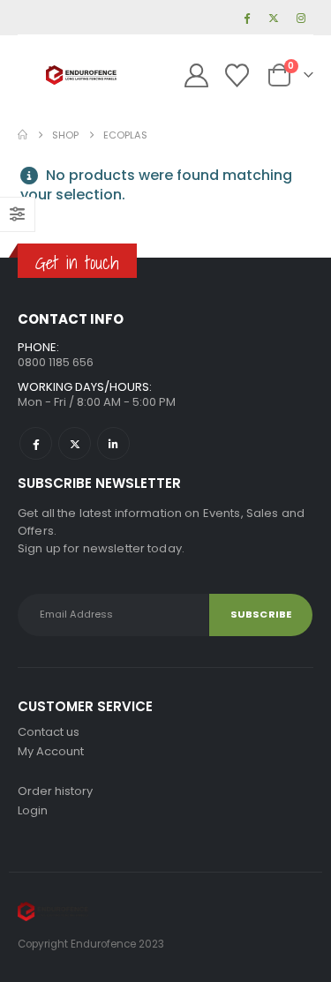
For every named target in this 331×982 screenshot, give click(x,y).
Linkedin (113, 443)
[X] (273, 17)
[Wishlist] (236, 75)
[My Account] (197, 75)
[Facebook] (246, 17)
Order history (55, 791)
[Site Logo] (81, 75)
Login (33, 810)
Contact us (48, 731)
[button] (32, 75)
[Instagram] (301, 17)
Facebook (35, 443)
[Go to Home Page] (22, 135)
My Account (51, 751)
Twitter (74, 443)
